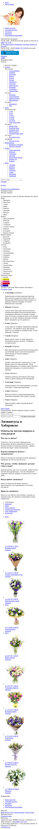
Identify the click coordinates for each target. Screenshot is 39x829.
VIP (10, 106)
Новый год (13, 159)
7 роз (11, 111)
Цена (7, 506)
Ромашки (12, 87)
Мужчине (12, 174)
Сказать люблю (8, 227)
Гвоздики (12, 74)
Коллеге (12, 167)
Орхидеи (12, 84)
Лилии (11, 80)
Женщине (6, 200)
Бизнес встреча (8, 233)
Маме (5, 206)
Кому (7, 163)
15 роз (11, 115)
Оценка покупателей (12, 509)
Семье (11, 172)
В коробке (7, 243)
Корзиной (6, 239)
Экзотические (14, 96)
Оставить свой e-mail (28, 416)
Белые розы (13, 126)
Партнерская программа (13, 35)
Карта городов (10, 28)
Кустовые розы (14, 137)
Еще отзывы (5, 408)
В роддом (6, 231)
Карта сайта (30, 812)
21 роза (11, 117)
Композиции (9, 143)
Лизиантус (13, 82)
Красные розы (14, 128)
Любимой (12, 176)
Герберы (12, 72)
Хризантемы (13, 91)
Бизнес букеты (14, 98)
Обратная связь (6, 816)
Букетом (6, 237)
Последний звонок (15, 157)
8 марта (11, 161)
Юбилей (12, 152)
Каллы (11, 78)
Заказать (8, 550)
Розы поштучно (14, 122)
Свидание (12, 154)
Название (8, 504)
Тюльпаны (13, 89)
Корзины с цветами (16, 144)
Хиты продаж (10, 508)
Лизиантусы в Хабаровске (10, 189)
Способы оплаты (11, 30)
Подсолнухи (13, 85)
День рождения (14, 150)
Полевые (12, 95)
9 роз (11, 113)
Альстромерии (14, 71)
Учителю (12, 170)
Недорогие (13, 104)
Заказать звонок (11, 53)
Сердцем (6, 241)
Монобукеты (13, 100)
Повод (7, 148)
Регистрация (9, 4)
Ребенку (12, 168)
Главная (3, 181)
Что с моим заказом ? (17, 812)
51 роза (11, 119)
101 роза (12, 120)
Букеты (7, 67)
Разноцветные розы (16, 133)
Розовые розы (14, 130)
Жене (5, 214)
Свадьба (12, 156)
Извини (6, 229)
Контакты (8, 33)
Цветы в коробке (15, 146)
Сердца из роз (14, 141)
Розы (7, 108)
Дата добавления (11, 511)
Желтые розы (14, 132)
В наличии (9, 513)
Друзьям (12, 165)
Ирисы (11, 76)
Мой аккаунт (5, 812)
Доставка (8, 32)
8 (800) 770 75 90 (21, 48)
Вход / (7, 2)
